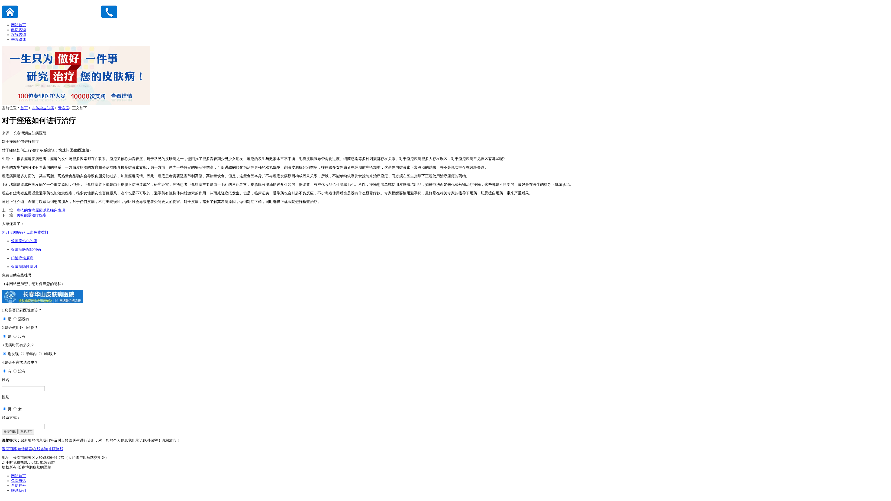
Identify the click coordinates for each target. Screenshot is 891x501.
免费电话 (18, 481)
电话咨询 (18, 30)
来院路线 (18, 40)
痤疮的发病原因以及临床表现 (41, 210)
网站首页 (18, 25)
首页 (24, 108)
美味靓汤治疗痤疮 (31, 215)
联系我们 (18, 490)
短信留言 (24, 449)
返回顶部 (9, 449)
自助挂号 (18, 486)
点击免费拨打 (25, 232)
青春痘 (63, 108)
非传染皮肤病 (43, 108)
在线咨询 (18, 35)
